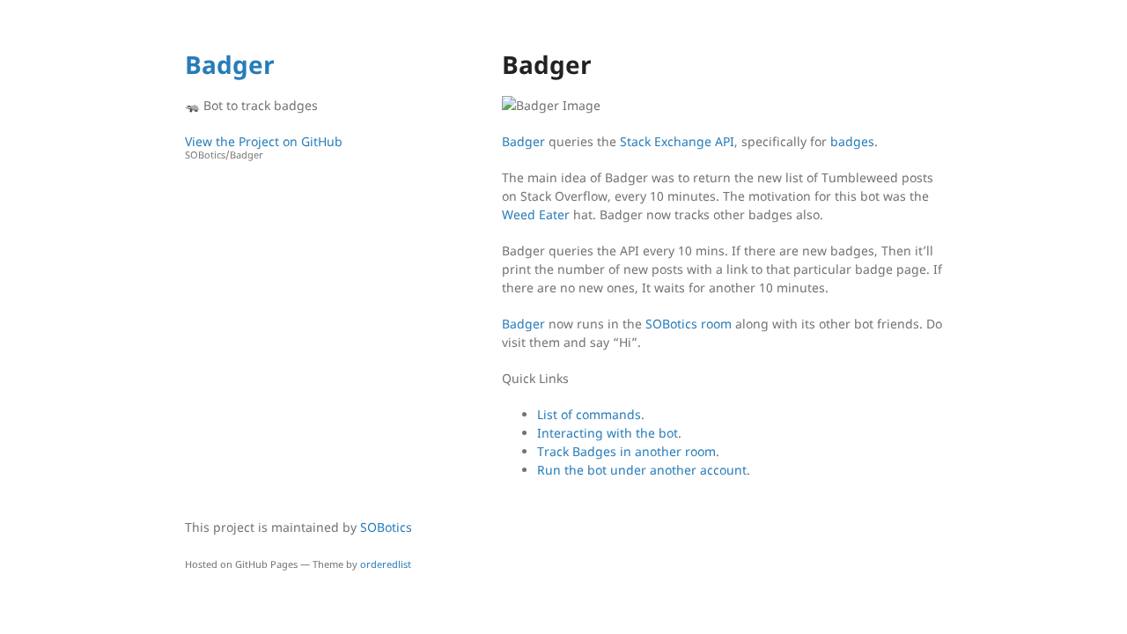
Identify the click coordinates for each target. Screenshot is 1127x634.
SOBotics (386, 527)
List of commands (589, 414)
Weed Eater (536, 214)
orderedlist (385, 564)
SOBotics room (688, 323)
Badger (230, 64)
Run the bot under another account (642, 469)
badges (852, 141)
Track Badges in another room (626, 451)
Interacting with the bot (607, 432)
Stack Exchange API (677, 141)
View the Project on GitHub (264, 147)
